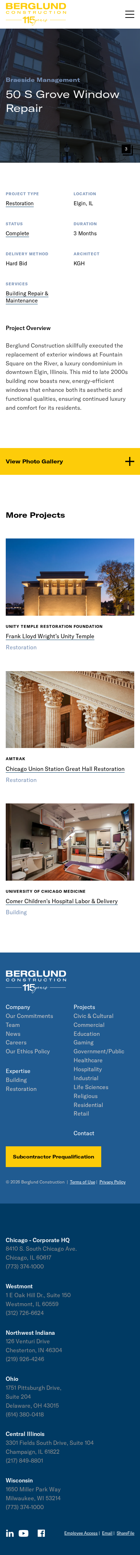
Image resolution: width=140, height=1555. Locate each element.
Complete (17, 233)
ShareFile (125, 1533)
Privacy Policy (112, 1182)
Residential (88, 1104)
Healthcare (88, 1060)
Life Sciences (91, 1087)
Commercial (89, 1024)
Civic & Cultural (93, 1015)
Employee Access (81, 1533)
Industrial (86, 1078)
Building (16, 1079)
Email (107, 1533)
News (13, 1033)
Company (18, 1006)
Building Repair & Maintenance (27, 297)
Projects (84, 1006)
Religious (86, 1095)
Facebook (41, 1533)
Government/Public (99, 1051)
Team (13, 1024)
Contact (84, 1133)
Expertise (18, 1070)
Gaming (84, 1042)
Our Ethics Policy (28, 1051)
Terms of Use (82, 1182)
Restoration (20, 203)
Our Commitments (29, 1015)
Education (87, 1033)
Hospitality (88, 1069)
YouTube (23, 1533)
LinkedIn (10, 1533)
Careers (16, 1042)
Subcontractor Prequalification (53, 1157)
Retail (81, 1113)
